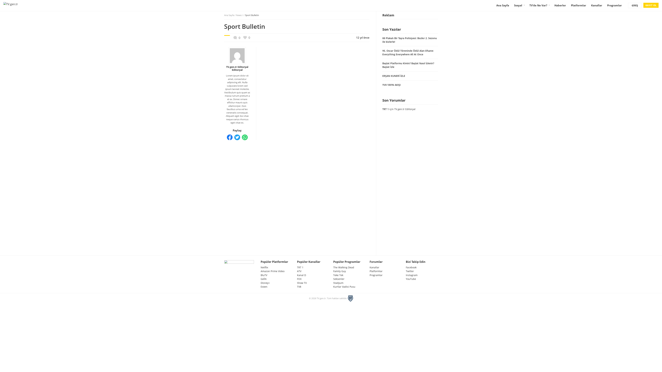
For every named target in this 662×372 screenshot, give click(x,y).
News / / (247, 15)
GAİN (264, 279)
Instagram (412, 275)
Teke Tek (338, 275)
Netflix (264, 267)
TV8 (299, 286)
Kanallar (596, 5)
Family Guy (339, 271)
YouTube (411, 279)
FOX (299, 279)
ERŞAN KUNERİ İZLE (393, 76)
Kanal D (301, 275)
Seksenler (338, 279)
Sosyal (518, 5)
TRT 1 (385, 109)
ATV (299, 271)
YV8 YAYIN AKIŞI (391, 84)
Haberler (560, 5)
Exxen (264, 286)
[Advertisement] (296, 166)
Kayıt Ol (650, 5)
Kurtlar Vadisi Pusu (344, 286)
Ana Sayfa (502, 5)
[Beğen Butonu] (246, 37)
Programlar (614, 5)
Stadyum (338, 283)
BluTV (264, 275)
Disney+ (265, 283)
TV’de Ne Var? (538, 5)
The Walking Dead (343, 267)
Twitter (410, 271)
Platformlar (578, 5)
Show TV (302, 283)
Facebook (411, 267)
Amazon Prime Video (272, 271)
